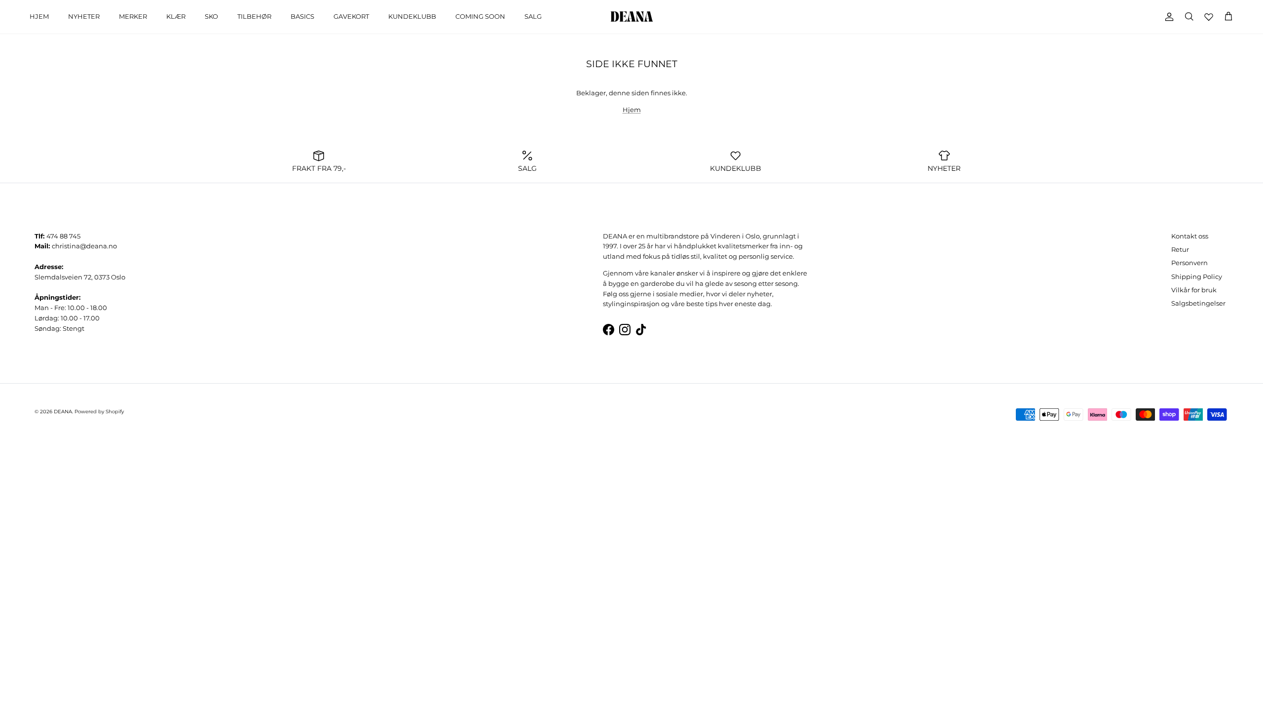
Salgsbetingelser (1198, 303)
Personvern (1189, 263)
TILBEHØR (254, 16)
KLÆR (176, 16)
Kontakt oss (1189, 236)
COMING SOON (480, 16)
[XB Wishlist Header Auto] (1209, 17)
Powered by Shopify (99, 411)
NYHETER (84, 16)
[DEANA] (631, 16)
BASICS (302, 16)
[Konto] (1167, 17)
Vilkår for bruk (1194, 290)
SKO (211, 16)
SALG (533, 16)
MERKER (133, 16)
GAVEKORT (351, 16)
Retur (1180, 249)
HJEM (39, 16)
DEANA (63, 411)
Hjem (632, 110)
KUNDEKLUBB (412, 16)
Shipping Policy (1196, 276)
